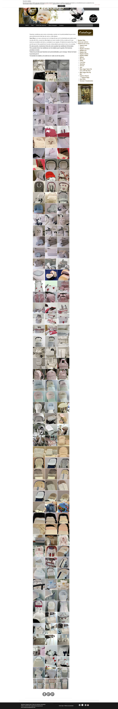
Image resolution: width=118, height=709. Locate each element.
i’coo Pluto (82, 62)
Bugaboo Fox (83, 50)
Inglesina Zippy (85, 77)
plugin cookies (97, 4)
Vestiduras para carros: (83, 43)
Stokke (81, 60)
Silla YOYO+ (83, 79)
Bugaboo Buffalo (84, 55)
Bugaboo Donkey (84, 54)
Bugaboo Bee (83, 52)
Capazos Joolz (83, 45)
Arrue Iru (82, 47)
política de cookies (48, 3)
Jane (81, 67)
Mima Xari (82, 59)
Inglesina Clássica (84, 76)
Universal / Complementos (86, 81)
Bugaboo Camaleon (85, 48)
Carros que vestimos (83, 42)
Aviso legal (61, 705)
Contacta (61, 25)
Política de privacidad (68, 705)
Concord (82, 65)
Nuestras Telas (81, 40)
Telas (32, 25)
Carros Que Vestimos (41, 25)
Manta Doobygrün (53, 25)
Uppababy (82, 64)
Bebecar (82, 57)
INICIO (27, 25)
